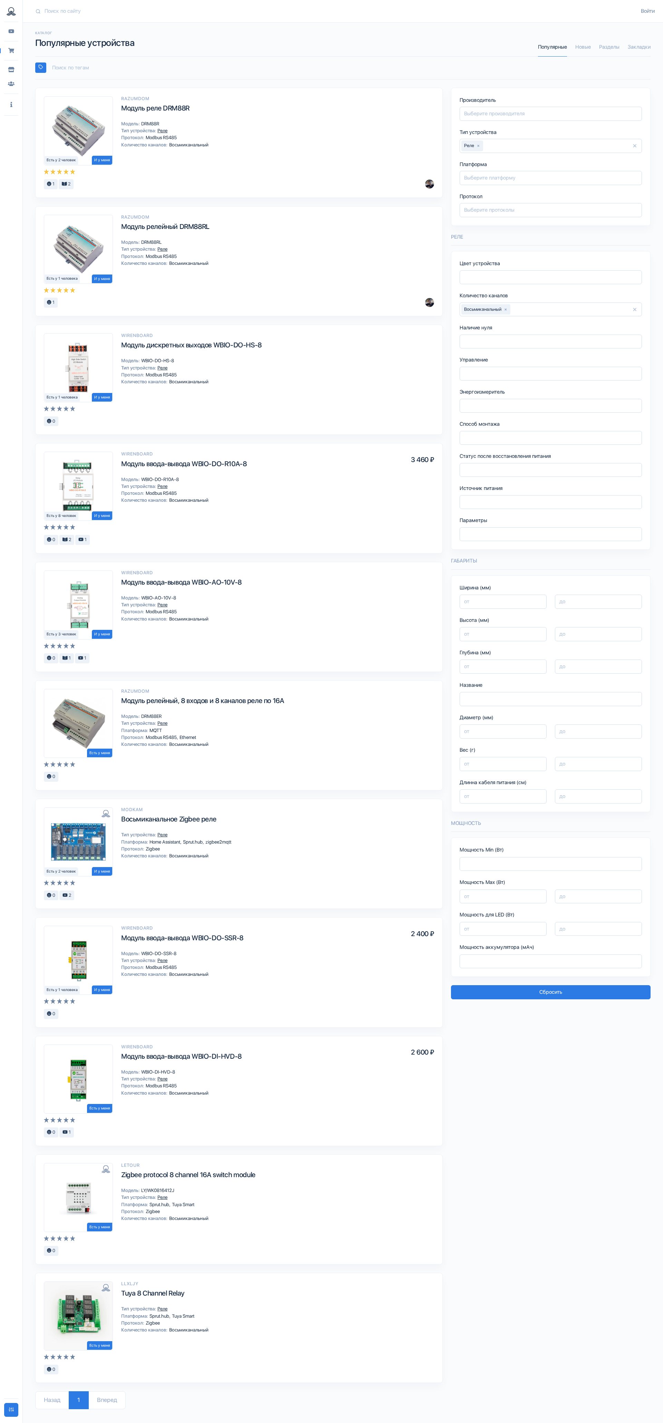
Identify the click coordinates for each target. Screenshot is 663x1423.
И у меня (102, 160)
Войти (648, 11)
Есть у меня (99, 753)
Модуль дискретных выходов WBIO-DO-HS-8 (191, 345)
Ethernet (187, 737)
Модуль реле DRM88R (155, 108)
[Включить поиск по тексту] (40, 68)
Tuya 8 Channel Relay (152, 1293)
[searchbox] (346, 68)
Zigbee (152, 849)
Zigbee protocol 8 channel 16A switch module (188, 1175)
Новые (583, 47)
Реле (161, 130)
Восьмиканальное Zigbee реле (168, 819)
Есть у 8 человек (61, 515)
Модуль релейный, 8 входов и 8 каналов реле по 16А (202, 700)
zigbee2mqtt (217, 842)
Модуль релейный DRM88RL (165, 226)
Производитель (478, 100)
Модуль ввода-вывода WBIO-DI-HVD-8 (181, 1056)
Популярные (552, 47)
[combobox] (343, 68)
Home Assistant (165, 842)
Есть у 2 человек (61, 160)
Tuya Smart (182, 1204)
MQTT (155, 730)
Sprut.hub (193, 842)
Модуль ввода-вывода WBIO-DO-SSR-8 (182, 938)
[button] (11, 105)
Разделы (609, 47)
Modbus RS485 (161, 137)
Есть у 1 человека (62, 278)
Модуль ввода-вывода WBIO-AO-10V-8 (181, 582)
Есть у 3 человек (61, 634)
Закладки (639, 47)
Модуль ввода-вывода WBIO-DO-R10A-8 (184, 464)
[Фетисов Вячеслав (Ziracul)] (429, 184)
